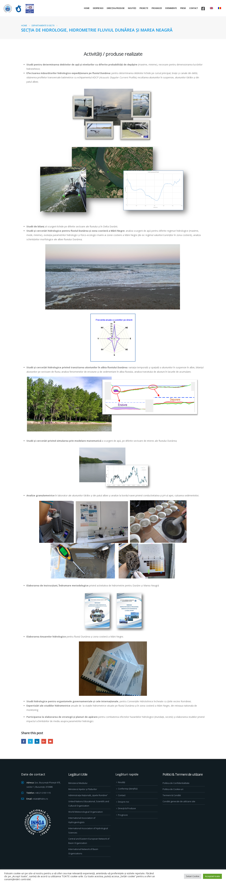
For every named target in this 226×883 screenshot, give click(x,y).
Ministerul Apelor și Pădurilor (82, 789)
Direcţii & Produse (115, 8)
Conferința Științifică (127, 788)
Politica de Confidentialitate (176, 783)
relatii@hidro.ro (40, 798)
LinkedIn (37, 741)
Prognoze (157, 8)
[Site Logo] (18, 8)
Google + (43, 741)
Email (50, 741)
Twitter (30, 741)
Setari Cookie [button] (192, 876)
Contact (193, 8)
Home (86, 8)
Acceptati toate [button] (212, 876)
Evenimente (171, 8)
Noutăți (132, 8)
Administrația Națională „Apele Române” (88, 795)
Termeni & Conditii (172, 795)
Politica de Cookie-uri (173, 789)
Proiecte (143, 8)
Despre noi (98, 8)
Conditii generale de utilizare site (179, 801)
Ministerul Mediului (77, 783)
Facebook (23, 741)
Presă (183, 8)
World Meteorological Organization (85, 811)
